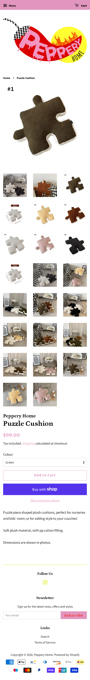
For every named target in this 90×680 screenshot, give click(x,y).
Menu (12, 6)
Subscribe (73, 615)
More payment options (45, 500)
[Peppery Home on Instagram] (45, 583)
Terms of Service (45, 642)
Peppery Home (43, 655)
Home (6, 78)
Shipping (28, 443)
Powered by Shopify (67, 655)
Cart (83, 6)
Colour (8, 454)
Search (45, 636)
